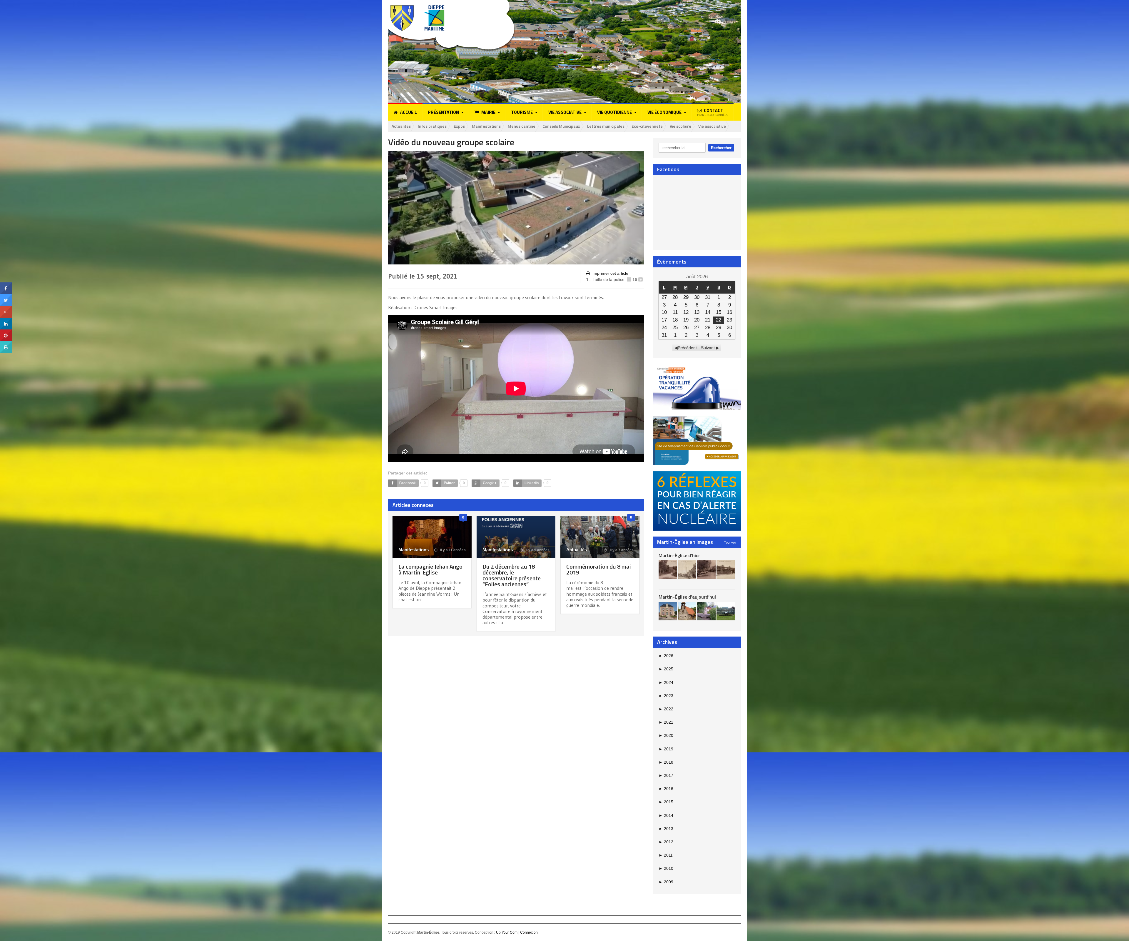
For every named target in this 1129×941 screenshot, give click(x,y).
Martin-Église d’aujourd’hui (687, 596)
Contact (712, 112)
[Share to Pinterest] (6, 331)
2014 (666, 815)
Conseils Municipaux (561, 126)
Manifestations (486, 126)
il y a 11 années (452, 550)
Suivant (708, 347)
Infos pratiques (432, 126)
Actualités (401, 126)
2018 (666, 762)
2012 (666, 842)
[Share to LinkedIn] (6, 320)
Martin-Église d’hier (679, 555)
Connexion (529, 932)
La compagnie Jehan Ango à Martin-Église (430, 569)
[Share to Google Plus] (6, 308)
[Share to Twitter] (6, 296)
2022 (666, 709)
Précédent (687, 347)
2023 (666, 695)
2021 (666, 722)
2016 (666, 788)
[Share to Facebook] (6, 284)
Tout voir (730, 542)
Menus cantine (521, 126)
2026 (666, 655)
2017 (666, 775)
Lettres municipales (605, 126)
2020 (666, 735)
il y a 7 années (621, 550)
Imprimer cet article (610, 273)
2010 (666, 868)
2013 (666, 828)
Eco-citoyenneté (647, 126)
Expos (459, 126)
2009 (666, 882)
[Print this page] (6, 343)
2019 (666, 749)
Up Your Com (506, 932)
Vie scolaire (680, 126)
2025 (666, 669)
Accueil (408, 112)
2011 (666, 855)
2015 (666, 802)
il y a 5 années (537, 550)
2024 (666, 682)
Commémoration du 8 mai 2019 (598, 569)
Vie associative (712, 126)
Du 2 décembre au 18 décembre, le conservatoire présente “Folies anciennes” (511, 575)
